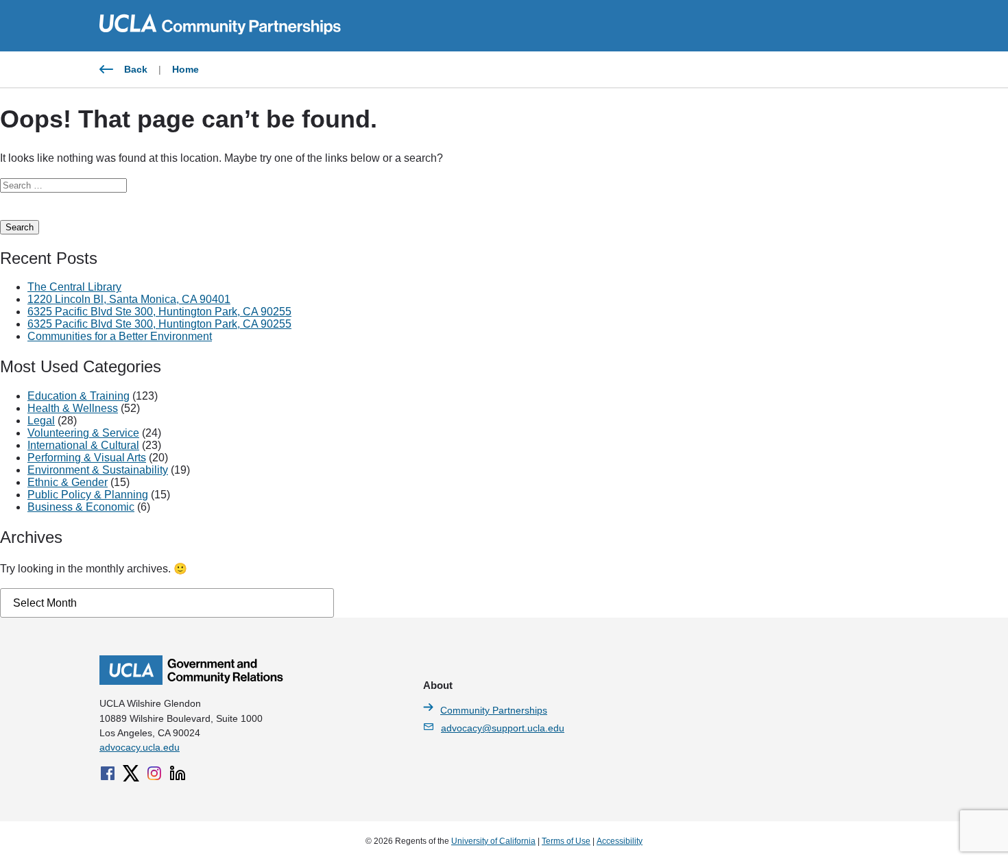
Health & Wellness (72, 408)
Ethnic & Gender (67, 482)
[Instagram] (154, 773)
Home (185, 69)
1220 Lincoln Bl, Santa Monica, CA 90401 (128, 299)
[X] (131, 773)
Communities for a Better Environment (119, 336)
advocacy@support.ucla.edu (502, 728)
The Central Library (74, 287)
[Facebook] (107, 773)
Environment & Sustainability (97, 470)
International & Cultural (83, 445)
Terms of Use (566, 841)
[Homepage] (191, 681)
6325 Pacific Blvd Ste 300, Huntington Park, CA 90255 (159, 311)
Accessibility (620, 841)
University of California (493, 841)
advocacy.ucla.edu (139, 747)
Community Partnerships (493, 710)
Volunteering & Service (83, 433)
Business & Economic (80, 507)
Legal (41, 420)
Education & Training (78, 396)
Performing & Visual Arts (86, 457)
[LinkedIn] (177, 773)
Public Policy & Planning (87, 494)
